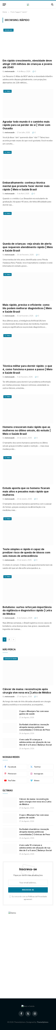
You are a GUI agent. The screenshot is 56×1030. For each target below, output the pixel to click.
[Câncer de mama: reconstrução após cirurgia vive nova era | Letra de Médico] (28, 670)
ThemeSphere (42, 1022)
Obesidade (8, 30)
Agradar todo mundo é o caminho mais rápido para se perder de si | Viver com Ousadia (26, 125)
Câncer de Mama (10, 659)
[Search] (52, 5)
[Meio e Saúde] (28, 4)
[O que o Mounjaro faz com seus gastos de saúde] (10, 715)
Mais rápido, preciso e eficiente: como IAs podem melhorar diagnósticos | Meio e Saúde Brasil (27, 308)
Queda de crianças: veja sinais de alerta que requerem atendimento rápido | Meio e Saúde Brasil (28, 247)
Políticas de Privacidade (37, 897)
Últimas (7, 91)
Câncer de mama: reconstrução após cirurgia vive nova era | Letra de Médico (35, 801)
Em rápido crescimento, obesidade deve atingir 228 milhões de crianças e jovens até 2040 (27, 64)
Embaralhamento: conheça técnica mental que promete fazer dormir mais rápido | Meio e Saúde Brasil (26, 186)
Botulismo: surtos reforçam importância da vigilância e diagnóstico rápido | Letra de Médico (27, 611)
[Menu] (4, 5)
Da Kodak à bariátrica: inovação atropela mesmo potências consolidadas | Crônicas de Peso (34, 727)
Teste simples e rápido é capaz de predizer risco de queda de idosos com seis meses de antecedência (26, 553)
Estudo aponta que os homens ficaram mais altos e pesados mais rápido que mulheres (26, 492)
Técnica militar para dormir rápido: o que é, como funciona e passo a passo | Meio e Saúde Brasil (27, 369)
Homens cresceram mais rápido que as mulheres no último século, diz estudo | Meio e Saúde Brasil (27, 430)
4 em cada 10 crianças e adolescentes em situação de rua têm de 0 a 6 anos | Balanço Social (35, 742)
